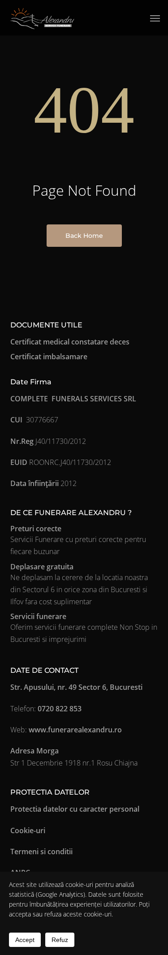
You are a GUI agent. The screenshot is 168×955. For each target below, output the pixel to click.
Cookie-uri (27, 830)
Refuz (60, 939)
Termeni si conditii (41, 851)
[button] (155, 17)
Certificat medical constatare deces (69, 342)
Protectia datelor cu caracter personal (74, 809)
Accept (24, 939)
